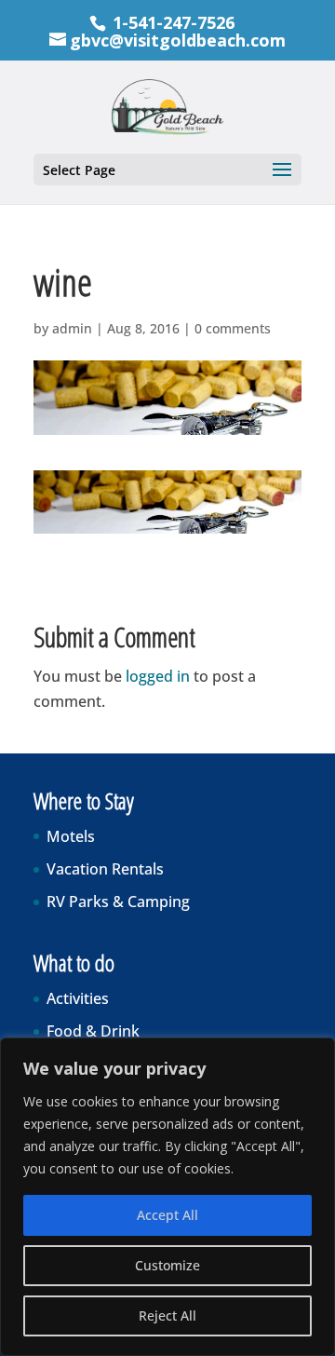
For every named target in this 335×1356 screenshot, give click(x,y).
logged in (158, 676)
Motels (71, 836)
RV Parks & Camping (118, 901)
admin (72, 328)
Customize (167, 1265)
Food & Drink (93, 1031)
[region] (167, 1196)
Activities (78, 998)
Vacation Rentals (105, 869)
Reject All (167, 1315)
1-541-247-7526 (173, 22)
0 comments (232, 328)
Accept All (167, 1215)
